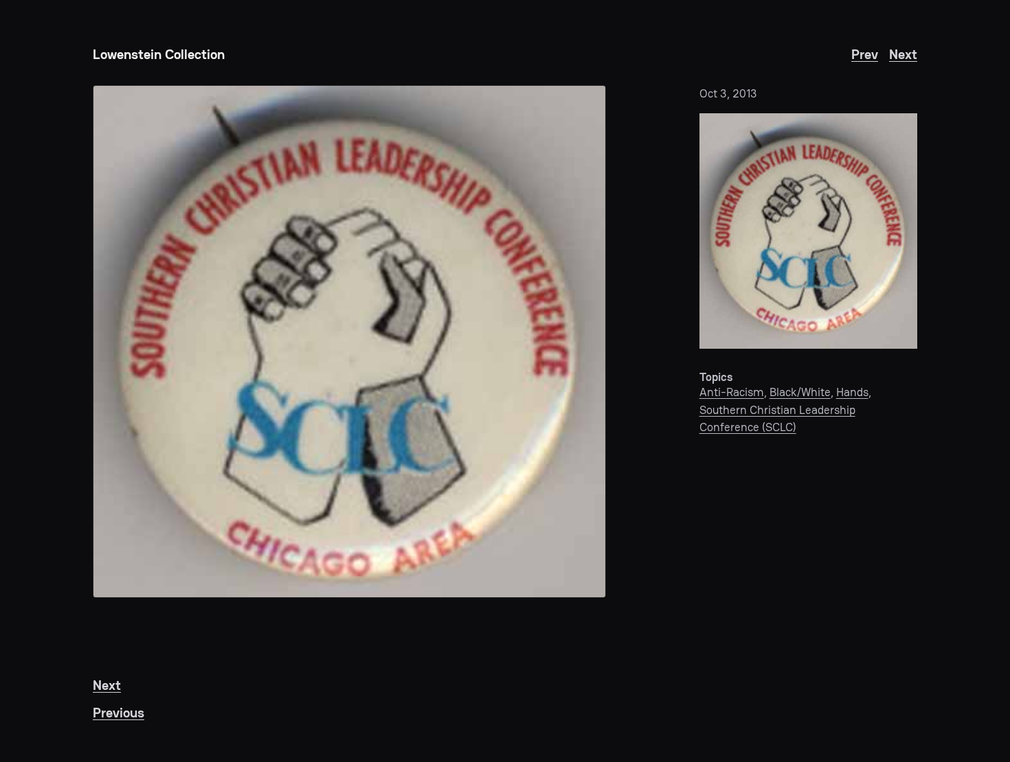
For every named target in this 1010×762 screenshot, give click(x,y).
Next (903, 54)
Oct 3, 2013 (728, 93)
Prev (864, 54)
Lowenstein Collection (159, 54)
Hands (852, 392)
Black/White (800, 392)
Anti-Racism (731, 392)
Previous (118, 712)
